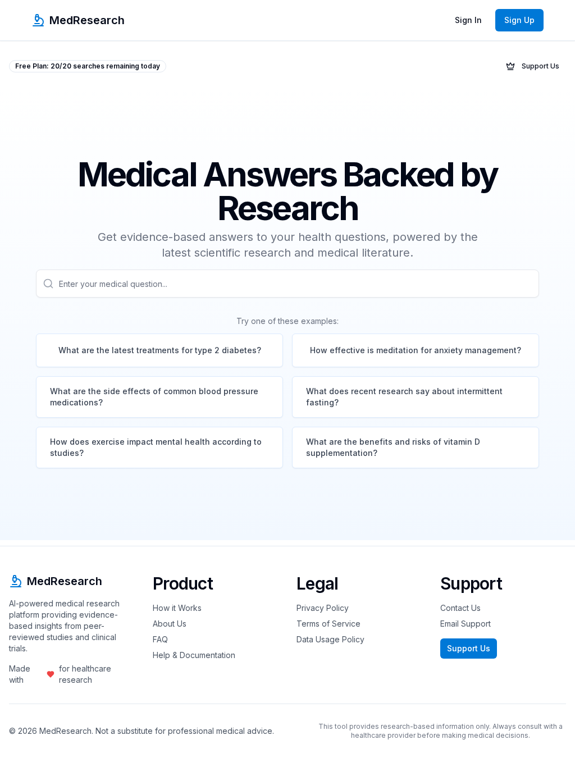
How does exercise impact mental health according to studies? (156, 447)
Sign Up (519, 20)
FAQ (160, 639)
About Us (169, 623)
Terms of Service (328, 623)
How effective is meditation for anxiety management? (415, 350)
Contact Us (460, 608)
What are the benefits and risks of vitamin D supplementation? (393, 447)
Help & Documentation (194, 655)
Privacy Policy (322, 608)
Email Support (465, 623)
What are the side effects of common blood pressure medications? (154, 396)
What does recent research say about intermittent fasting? (404, 396)
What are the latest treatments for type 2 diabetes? (159, 350)
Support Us (540, 66)
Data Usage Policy (330, 639)
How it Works (177, 608)
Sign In (468, 20)
